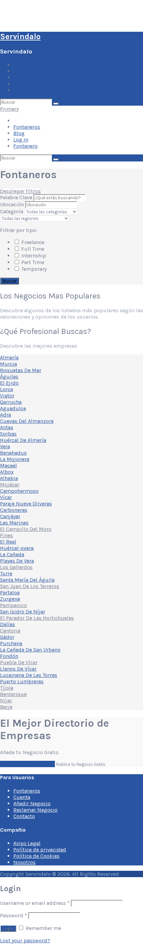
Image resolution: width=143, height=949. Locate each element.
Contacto (24, 816)
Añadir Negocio (32, 803)
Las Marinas (14, 522)
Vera (5, 446)
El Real (8, 542)
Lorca (6, 389)
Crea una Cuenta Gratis (27, 764)
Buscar (9, 280)
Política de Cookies (36, 856)
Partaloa (10, 592)
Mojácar (9, 484)
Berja (6, 707)
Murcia (8, 364)
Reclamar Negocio (35, 810)
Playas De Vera (17, 561)
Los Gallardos (16, 567)
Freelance (32, 242)
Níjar (6, 700)
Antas (6, 427)
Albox (7, 472)
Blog (19, 77)
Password (13, 915)
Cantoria (10, 630)
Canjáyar (10, 516)
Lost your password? (25, 940)
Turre (6, 573)
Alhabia (9, 478)
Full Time (32, 249)
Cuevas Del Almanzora (27, 421)
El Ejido (9, 383)
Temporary (33, 269)
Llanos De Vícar (18, 669)
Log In (20, 84)
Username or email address (35, 903)
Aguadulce (13, 408)
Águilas (9, 376)
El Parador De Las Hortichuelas (37, 618)
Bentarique (13, 694)
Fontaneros (26, 71)
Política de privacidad (39, 849)
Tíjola (6, 688)
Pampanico (13, 605)
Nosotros (24, 862)
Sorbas (8, 434)
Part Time (32, 262)
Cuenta (21, 797)
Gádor (7, 637)
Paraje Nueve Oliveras (26, 503)
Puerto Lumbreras (22, 681)
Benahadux (13, 453)
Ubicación (12, 204)
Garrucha (11, 402)
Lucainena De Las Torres (28, 675)
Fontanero (25, 90)
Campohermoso (19, 491)
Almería (9, 357)
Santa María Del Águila (27, 580)
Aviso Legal (27, 843)
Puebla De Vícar (19, 662)
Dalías (7, 624)
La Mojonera (14, 459)
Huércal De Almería (23, 440)
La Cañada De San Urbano (30, 649)
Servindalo (20, 36)
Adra (5, 414)
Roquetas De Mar (20, 370)
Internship (33, 255)
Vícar (6, 497)
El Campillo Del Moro (26, 529)
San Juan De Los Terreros (29, 586)
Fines (6, 535)
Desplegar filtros (20, 191)
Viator (7, 395)
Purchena (11, 643)
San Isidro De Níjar (22, 611)
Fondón (9, 656)
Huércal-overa (17, 548)
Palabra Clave (17, 197)
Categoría (11, 211)
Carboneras (13, 510)
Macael (8, 465)
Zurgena (10, 599)
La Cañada (12, 554)
